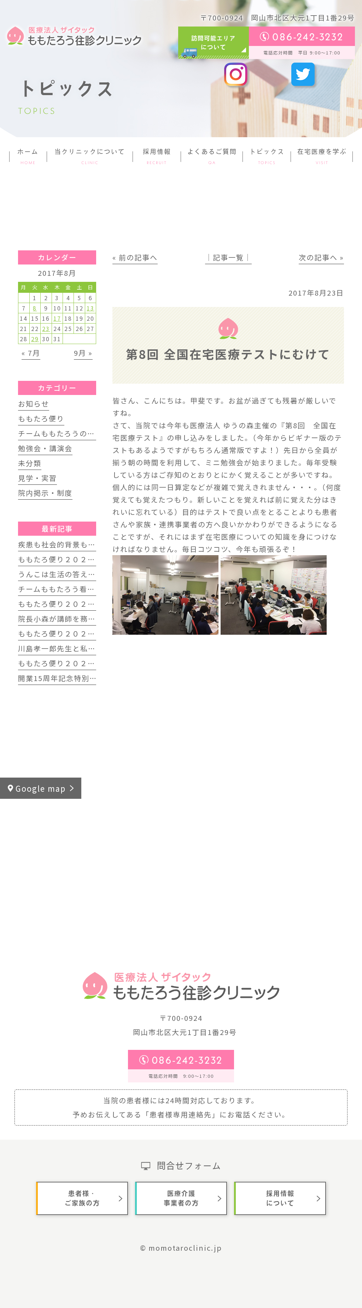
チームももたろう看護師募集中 (72, 589)
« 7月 (31, 353)
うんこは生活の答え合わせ (64, 574)
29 (35, 339)
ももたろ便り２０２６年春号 (68, 604)
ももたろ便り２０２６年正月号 (72, 633)
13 (90, 308)
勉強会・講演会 (45, 448)
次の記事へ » (321, 257)
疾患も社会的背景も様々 (61, 544)
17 (57, 318)
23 (46, 328)
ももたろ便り (41, 418)
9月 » (83, 353)
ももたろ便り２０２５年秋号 (68, 663)
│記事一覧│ (228, 257)
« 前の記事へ (135, 257)
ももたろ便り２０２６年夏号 (68, 559)
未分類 (29, 463)
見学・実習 (37, 478)
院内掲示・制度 (45, 493)
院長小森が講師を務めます (64, 619)
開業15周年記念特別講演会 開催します (86, 678)
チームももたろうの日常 (60, 433)
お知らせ (33, 404)
